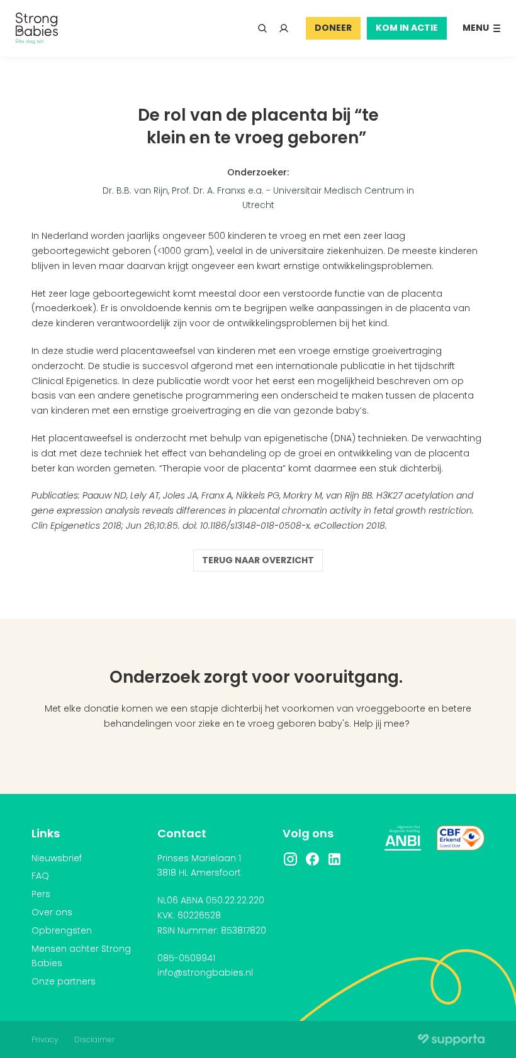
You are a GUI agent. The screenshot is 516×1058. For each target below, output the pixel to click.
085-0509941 (186, 958)
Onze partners (63, 981)
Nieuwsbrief (56, 858)
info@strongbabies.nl (205, 972)
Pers (40, 894)
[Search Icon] (262, 28)
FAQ (40, 875)
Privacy (45, 1039)
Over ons (51, 912)
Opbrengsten (61, 930)
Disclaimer (94, 1039)
